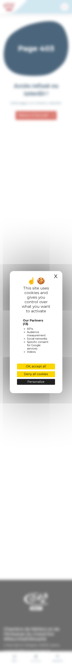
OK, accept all (36, 366)
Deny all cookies (36, 374)
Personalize (35, 382)
